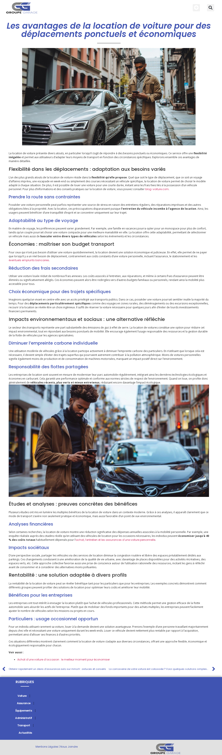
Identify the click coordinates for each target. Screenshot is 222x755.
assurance (24, 703)
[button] (196, 7)
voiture (22, 696)
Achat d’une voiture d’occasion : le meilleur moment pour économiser (63, 659)
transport (23, 725)
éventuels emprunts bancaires (29, 260)
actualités (25, 733)
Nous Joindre (69, 746)
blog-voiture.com (157, 189)
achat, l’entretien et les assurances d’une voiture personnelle (115, 540)
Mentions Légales (47, 746)
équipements (23, 710)
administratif (23, 718)
